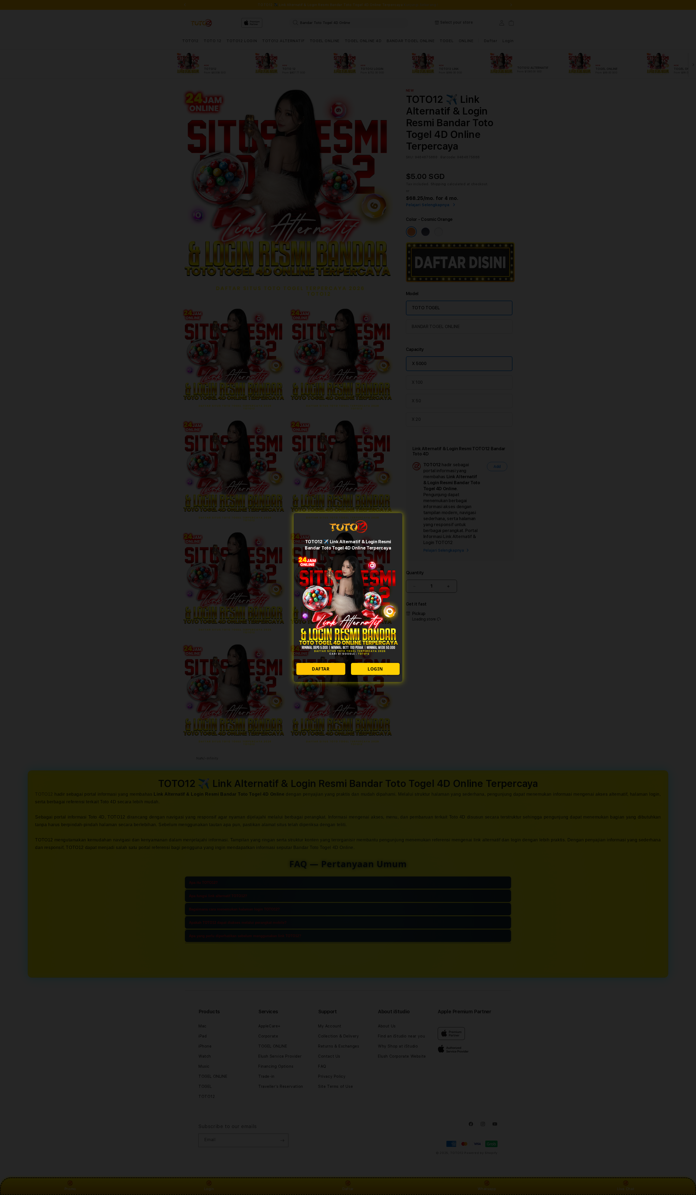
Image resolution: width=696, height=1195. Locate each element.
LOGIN (375, 669)
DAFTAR (321, 669)
